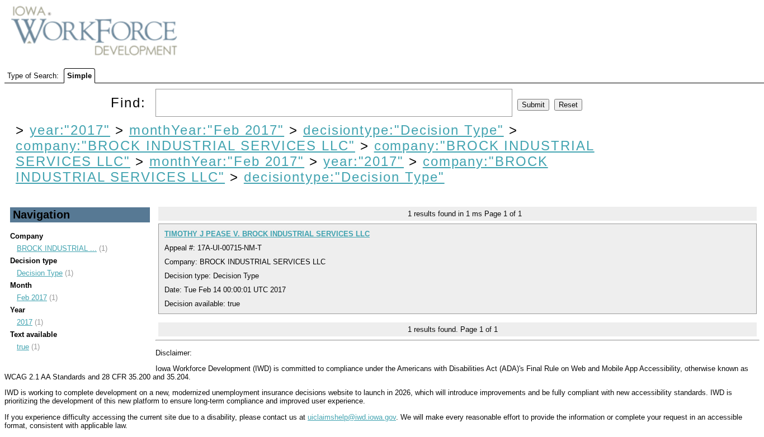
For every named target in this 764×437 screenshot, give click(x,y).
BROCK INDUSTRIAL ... (57, 248)
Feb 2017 (32, 297)
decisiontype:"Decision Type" (403, 129)
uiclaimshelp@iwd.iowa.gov (352, 417)
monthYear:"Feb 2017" (206, 129)
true (23, 347)
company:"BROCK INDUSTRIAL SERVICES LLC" (185, 145)
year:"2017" (70, 129)
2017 (24, 322)
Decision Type (40, 273)
